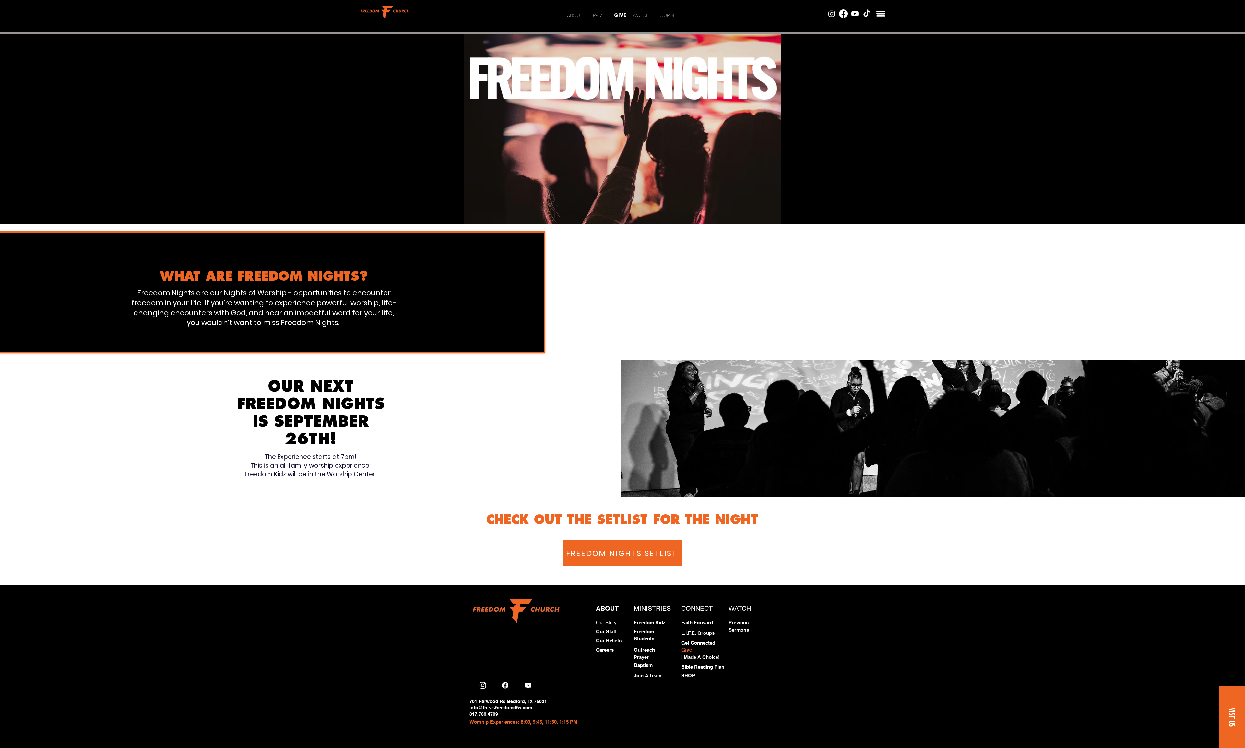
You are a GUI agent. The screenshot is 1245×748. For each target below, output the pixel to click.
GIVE (620, 15)
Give (686, 650)
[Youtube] (855, 13)
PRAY (598, 15)
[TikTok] (866, 13)
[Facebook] (843, 13)
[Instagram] (831, 13)
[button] (880, 14)
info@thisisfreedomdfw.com (500, 707)
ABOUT (574, 15)
